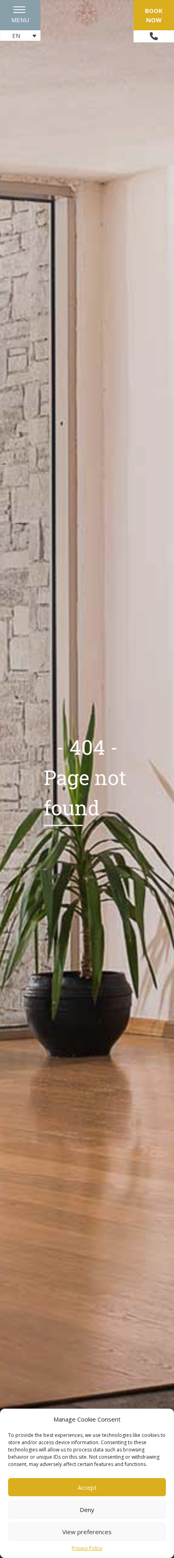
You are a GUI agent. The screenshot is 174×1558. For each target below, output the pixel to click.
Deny (87, 1510)
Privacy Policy (87, 1548)
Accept (87, 1487)
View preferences (87, 1532)
